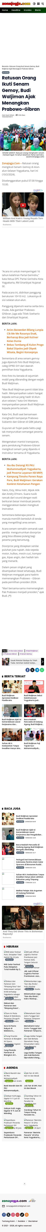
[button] (34, 3)
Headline (29, 691)
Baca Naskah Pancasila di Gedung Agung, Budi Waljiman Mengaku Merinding (33, 722)
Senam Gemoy (26, 654)
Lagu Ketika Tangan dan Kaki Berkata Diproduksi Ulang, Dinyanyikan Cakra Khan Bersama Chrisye (33, 1055)
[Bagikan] (42, 116)
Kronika (6, 72)
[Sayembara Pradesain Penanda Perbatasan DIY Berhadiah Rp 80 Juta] (13, 1124)
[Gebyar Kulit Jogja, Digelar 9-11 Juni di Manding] (13, 1100)
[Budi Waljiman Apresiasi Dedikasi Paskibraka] (12, 686)
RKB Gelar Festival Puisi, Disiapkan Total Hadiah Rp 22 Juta (12, 967)
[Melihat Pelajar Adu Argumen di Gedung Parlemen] (8, 893)
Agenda (9, 1081)
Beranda (5, 66)
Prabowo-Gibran (11, 654)
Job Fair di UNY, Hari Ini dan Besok (33, 1087)
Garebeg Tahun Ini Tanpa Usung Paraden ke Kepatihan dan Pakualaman (32, 1112)
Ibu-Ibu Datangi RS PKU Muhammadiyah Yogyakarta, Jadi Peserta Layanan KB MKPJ (24, 469)
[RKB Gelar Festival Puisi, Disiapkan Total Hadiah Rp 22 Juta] (13, 956)
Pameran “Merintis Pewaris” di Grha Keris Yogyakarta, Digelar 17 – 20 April (32, 1135)
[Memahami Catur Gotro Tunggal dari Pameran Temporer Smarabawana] (33, 1018)
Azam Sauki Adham (8, 115)
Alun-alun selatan (16, 651)
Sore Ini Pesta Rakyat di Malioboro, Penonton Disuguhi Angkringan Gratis (12, 1028)
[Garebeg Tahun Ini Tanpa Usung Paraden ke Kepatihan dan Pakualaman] (33, 1101)
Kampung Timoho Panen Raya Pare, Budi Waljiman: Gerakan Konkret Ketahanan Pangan (25, 480)
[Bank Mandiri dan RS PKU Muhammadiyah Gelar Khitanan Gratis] (13, 1077)
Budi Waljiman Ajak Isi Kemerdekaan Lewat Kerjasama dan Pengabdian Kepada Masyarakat (11, 722)
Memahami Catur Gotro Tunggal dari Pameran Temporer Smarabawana (33, 1028)
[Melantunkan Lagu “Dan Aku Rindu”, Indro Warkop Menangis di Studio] (33, 986)
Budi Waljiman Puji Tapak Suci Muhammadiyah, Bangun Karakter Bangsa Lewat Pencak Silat (34, 746)
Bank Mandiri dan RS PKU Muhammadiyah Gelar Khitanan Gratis (13, 1088)
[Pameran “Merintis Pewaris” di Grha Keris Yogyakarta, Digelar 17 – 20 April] (33, 1124)
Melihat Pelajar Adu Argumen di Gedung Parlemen (29, 891)
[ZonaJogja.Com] (16, 3)
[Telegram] (37, 670)
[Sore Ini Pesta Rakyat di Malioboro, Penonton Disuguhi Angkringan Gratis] (13, 1018)
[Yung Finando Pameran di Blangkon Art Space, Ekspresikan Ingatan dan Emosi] (13, 1041)
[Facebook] (28, 670)
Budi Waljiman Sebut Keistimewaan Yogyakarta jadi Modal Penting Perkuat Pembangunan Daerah (33, 698)
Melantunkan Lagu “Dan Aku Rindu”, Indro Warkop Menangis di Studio (32, 996)
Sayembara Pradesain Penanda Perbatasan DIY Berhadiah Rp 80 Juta (12, 1135)
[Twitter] (32, 670)
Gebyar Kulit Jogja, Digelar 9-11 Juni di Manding (12, 1110)
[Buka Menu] (38, 3)
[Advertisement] (23, 38)
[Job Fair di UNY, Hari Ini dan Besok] (33, 1077)
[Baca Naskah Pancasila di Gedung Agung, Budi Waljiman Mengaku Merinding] (34, 710)
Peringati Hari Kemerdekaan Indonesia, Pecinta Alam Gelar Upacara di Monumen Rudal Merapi (29, 863)
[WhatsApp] (42, 670)
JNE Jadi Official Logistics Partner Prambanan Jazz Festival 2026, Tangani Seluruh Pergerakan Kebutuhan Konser (32, 973)
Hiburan (9, 959)
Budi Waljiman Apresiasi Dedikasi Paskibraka (10, 698)
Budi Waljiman (32, 651)
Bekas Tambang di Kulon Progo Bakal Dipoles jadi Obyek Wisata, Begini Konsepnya (25, 348)
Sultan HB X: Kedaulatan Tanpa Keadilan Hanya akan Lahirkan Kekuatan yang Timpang (11, 746)
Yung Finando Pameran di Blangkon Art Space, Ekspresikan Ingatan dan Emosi (12, 1052)
